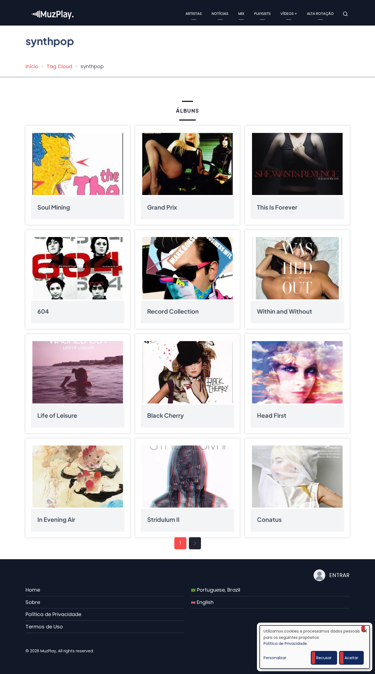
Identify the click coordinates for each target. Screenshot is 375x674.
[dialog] (315, 647)
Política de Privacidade (53, 614)
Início (32, 66)
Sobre (33, 602)
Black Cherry (165, 415)
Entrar (339, 575)
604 (43, 311)
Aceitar (351, 658)
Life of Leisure (57, 415)
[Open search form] (345, 14)
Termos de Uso (44, 626)
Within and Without (284, 311)
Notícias (220, 13)
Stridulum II (163, 519)
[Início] (53, 13)
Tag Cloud (59, 66)
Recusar (324, 658)
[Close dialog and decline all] (365, 628)
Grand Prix (162, 207)
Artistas (194, 13)
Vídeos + (289, 13)
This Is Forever (277, 207)
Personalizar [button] (275, 658)
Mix (241, 13)
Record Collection (173, 311)
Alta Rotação (320, 13)
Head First (271, 415)
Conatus (269, 519)
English (204, 602)
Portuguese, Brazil (217, 589)
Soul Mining (53, 207)
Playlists (262, 13)
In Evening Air (56, 519)
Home (33, 589)
